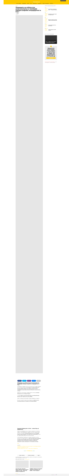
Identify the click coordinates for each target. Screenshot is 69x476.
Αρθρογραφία (24, 3)
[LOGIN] (66, 0)
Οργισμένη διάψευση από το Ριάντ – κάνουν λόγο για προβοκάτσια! (27, 448)
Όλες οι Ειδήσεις (18, 3)
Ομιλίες (28, 3)
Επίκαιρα (27, 459)
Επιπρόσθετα (39, 3)
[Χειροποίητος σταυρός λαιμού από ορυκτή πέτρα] (46, 14)
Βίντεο (31, 3)
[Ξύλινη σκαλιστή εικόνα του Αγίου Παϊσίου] (46, 25)
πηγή (18, 443)
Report (39, 455)
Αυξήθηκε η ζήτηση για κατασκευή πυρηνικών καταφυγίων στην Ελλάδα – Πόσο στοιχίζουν (36, 469)
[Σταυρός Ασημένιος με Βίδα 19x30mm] (46, 30)
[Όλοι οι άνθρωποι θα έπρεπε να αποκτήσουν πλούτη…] (51, 39)
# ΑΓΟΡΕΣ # (51, 3)
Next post (17, 473)
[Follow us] (67, 3)
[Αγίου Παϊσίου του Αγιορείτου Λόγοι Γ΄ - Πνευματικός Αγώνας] (46, 9)
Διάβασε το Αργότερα (21, 455)
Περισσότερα (35, 3)
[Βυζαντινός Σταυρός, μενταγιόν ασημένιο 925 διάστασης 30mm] (46, 20)
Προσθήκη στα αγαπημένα (31, 455)
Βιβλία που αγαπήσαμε (46, 3)
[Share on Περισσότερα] (38, 381)
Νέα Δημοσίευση (63, 0)
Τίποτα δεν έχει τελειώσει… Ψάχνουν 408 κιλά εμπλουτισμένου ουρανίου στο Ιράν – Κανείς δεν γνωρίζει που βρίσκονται (22, 470)
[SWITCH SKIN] (66, 3)
